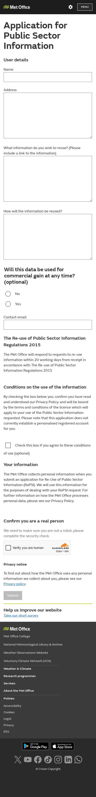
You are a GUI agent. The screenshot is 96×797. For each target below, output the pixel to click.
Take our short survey (21, 615)
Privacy (9, 725)
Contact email (15, 317)
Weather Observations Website (26, 653)
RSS (6, 731)
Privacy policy (14, 584)
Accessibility (12, 706)
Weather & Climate (17, 669)
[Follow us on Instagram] (58, 759)
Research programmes (20, 676)
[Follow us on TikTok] (48, 759)
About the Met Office (19, 691)
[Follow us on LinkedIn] (68, 759)
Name (8, 69)
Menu (85, 7)
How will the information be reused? (33, 211)
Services (9, 683)
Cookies (9, 712)
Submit (13, 595)
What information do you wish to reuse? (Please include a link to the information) (42, 150)
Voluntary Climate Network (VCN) (27, 661)
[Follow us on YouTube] (28, 759)
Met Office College (17, 636)
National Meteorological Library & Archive (33, 644)
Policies (9, 698)
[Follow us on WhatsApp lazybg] (78, 759)
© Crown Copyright (48, 769)
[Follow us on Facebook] (38, 759)
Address (10, 90)
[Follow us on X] (18, 759)
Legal (7, 719)
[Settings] (70, 7)
